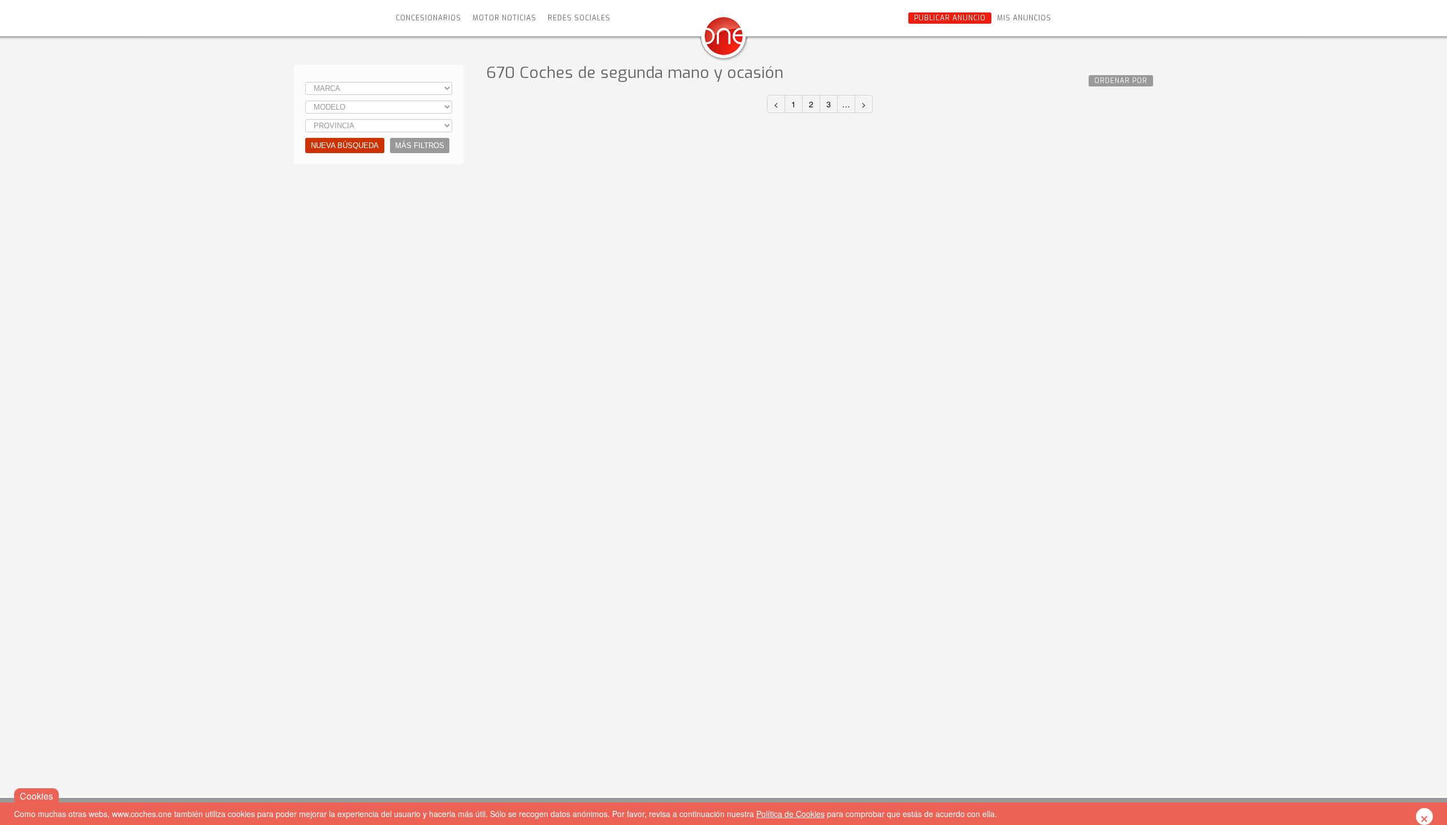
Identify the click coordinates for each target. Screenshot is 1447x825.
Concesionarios (428, 18)
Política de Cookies (790, 813)
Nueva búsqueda (345, 145)
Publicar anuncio (950, 18)
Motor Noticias (504, 18)
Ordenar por (1120, 80)
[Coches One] (723, 40)
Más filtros (419, 145)
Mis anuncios (1024, 18)
